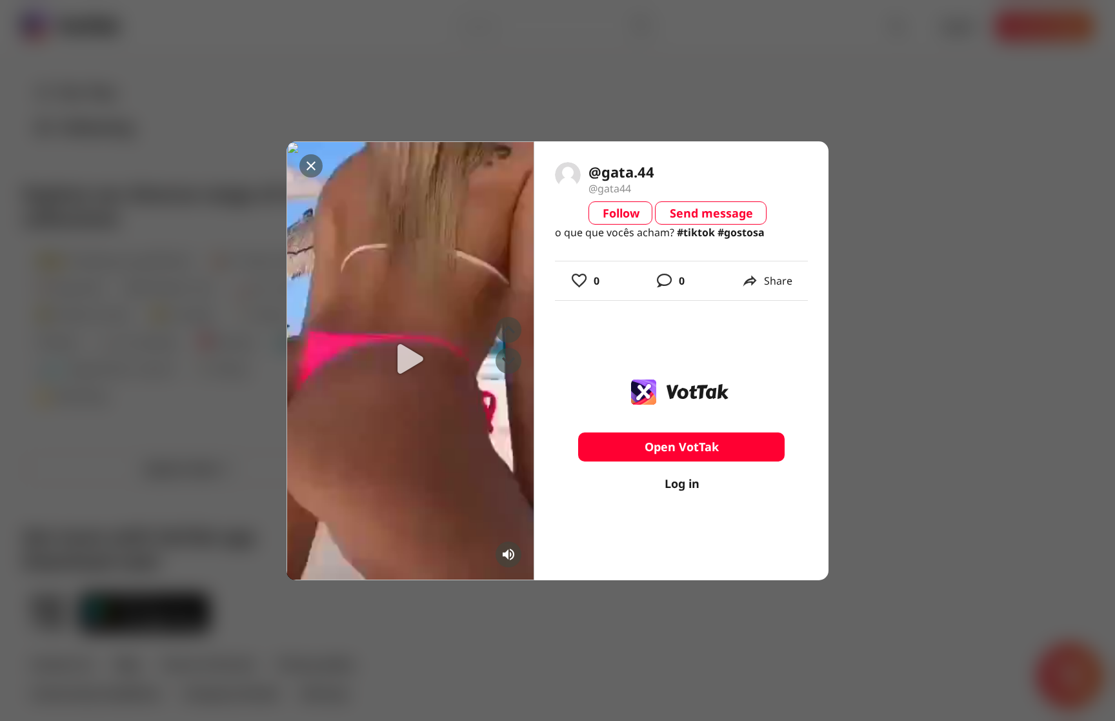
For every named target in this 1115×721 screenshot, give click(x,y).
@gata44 (609, 188)
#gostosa (741, 232)
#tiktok (696, 232)
